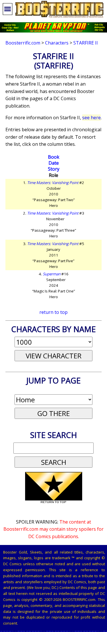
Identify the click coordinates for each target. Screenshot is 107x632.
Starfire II (85, 43)
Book (53, 157)
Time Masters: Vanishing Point (52, 182)
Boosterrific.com (22, 43)
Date (54, 163)
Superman (51, 273)
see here (91, 117)
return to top (53, 312)
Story (53, 169)
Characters (56, 43)
